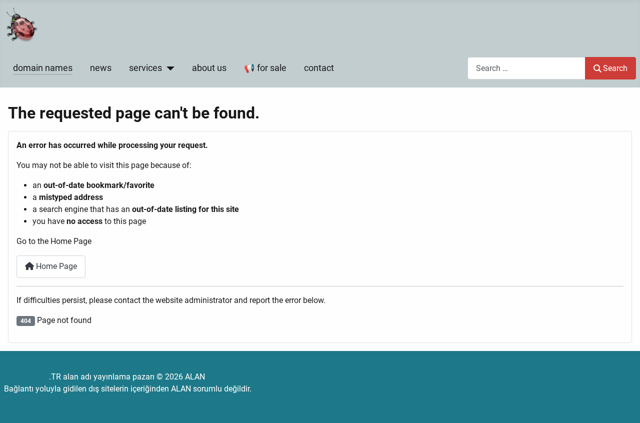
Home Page (55, 266)
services (145, 68)
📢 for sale (265, 68)
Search (615, 68)
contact (319, 68)
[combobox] (527, 68)
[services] (168, 68)
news (101, 68)
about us (209, 68)
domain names (42, 68)
